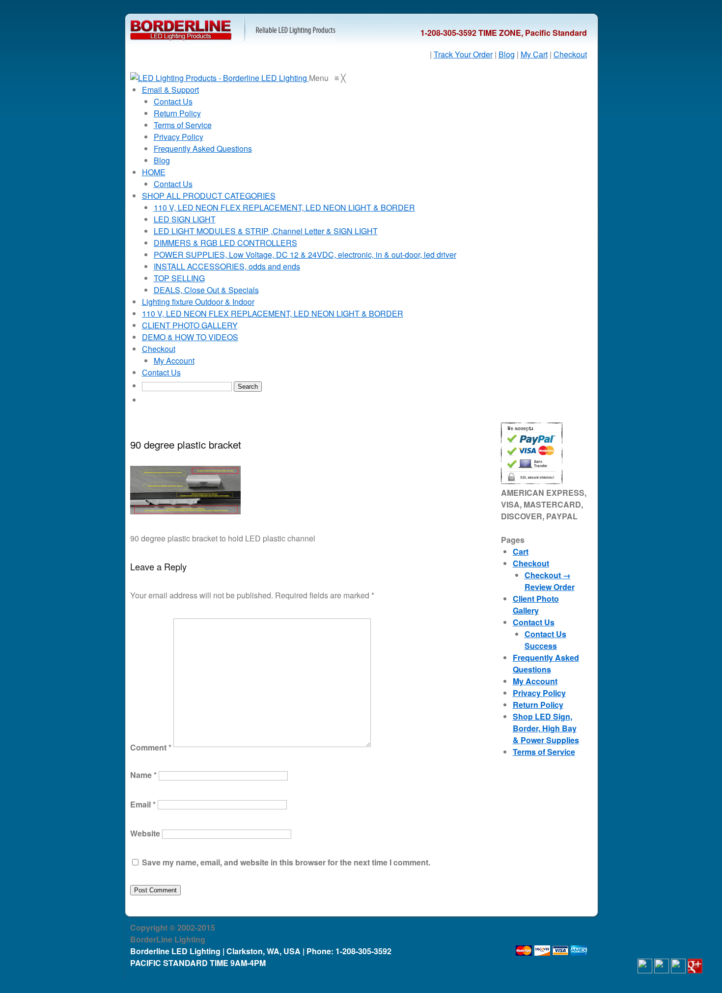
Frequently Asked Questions (546, 663)
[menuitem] (170, 89)
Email (143, 803)
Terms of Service (544, 751)
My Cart (534, 54)
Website (145, 833)
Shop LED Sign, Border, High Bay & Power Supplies (546, 728)
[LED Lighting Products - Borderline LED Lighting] (219, 77)
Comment (150, 747)
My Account (535, 681)
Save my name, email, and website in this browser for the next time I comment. (286, 862)
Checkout (570, 54)
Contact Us (534, 622)
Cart (520, 551)
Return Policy (538, 704)
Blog (507, 54)
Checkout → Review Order (550, 580)
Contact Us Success (545, 639)
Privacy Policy (539, 692)
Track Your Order (463, 54)
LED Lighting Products (232, 29)
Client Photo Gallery (536, 604)
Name (143, 774)
